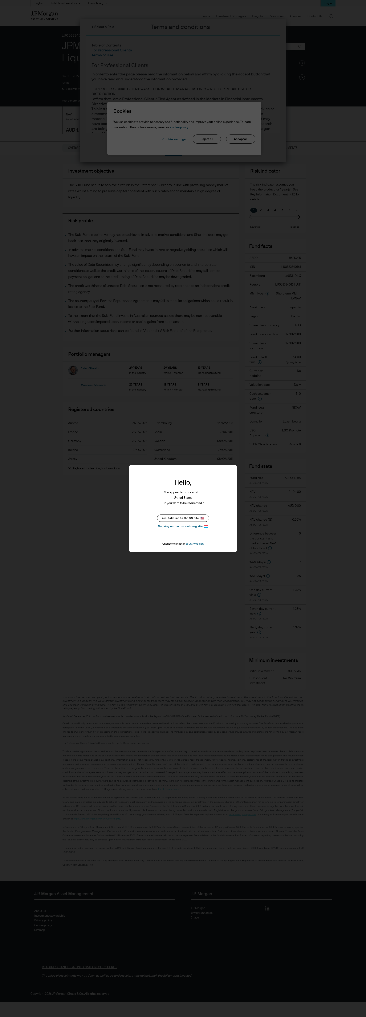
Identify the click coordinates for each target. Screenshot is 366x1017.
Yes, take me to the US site (180, 518)
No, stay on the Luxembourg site (180, 526)
